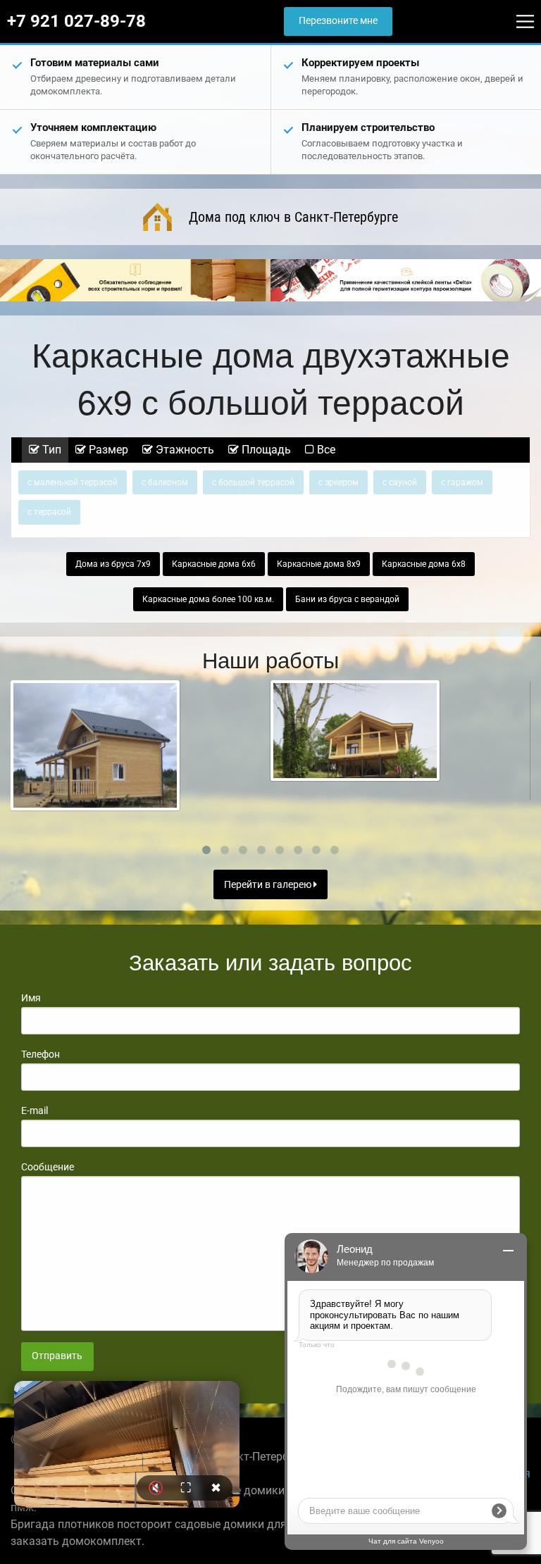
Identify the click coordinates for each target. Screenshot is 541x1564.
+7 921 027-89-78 (76, 21)
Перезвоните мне (338, 21)
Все (324, 449)
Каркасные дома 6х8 (424, 564)
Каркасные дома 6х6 (214, 564)
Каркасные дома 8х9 (319, 564)
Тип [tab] (50, 449)
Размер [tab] (107, 449)
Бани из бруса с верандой (347, 599)
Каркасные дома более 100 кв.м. (208, 599)
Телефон (40, 1054)
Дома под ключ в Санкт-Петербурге (293, 216)
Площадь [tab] (265, 449)
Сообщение (47, 1166)
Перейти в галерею (268, 885)
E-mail (34, 1110)
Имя (31, 997)
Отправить (57, 1356)
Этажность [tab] (183, 449)
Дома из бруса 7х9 (113, 564)
